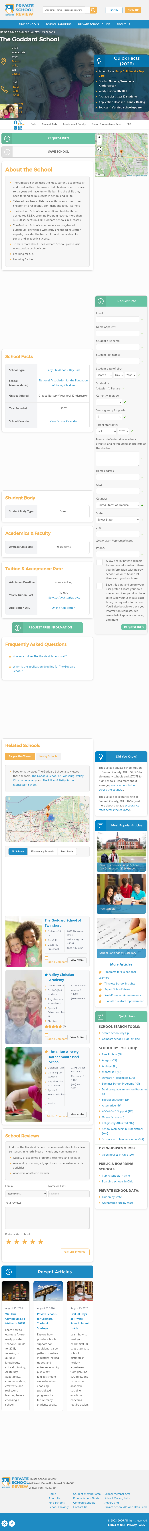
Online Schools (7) (113, 1117)
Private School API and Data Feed (125, 1507)
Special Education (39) (116, 1100)
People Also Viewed (20, 756)
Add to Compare (57, 962)
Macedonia (16, 63)
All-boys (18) (109, 1066)
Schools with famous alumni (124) (123, 1139)
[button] (8, 1242)
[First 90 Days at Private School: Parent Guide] (80, 1292)
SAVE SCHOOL (58, 151)
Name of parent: (106, 327)
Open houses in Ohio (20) (118, 1154)
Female (115, 389)
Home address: (105, 471)
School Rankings (59, 1507)
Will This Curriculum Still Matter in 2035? (15, 1319)
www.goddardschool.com (18, 110)
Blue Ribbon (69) (112, 1054)
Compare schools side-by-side (121, 1039)
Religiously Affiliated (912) (118, 1123)
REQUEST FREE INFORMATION (50, 627)
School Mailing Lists (117, 1498)
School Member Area (117, 1494)
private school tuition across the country (117, 787)
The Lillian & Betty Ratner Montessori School (44, 782)
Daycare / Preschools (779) (118, 1078)
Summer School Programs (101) (121, 1083)
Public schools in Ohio (116, 1175)
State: (99, 513)
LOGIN (114, 10)
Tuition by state (112, 1197)
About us (54, 1498)
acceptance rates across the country (119, 808)
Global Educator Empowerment (124, 1001)
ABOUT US (123, 24)
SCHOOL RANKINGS (58, 24)
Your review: (13, 1203)
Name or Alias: (57, 1186)
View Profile (77, 960)
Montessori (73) (111, 1072)
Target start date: (107, 425)
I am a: (9, 1186)
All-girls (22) (109, 1060)
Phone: (100, 548)
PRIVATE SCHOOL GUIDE (94, 24)
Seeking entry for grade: (111, 410)
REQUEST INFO (58, 138)
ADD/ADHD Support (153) (117, 1111)
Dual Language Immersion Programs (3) (124, 1091)
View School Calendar (63, 421)
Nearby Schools (48, 756)
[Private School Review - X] (4, 1523)
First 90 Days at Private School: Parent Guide (80, 1321)
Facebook (11, 1523)
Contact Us (80, 1507)
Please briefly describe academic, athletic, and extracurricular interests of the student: (121, 444)
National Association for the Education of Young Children (63, 383)
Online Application (63, 608)
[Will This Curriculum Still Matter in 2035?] (15, 1292)
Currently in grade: (107, 395)
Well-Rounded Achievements (122, 995)
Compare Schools (84, 1503)
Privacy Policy (136, 1525)
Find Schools (57, 1503)
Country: (101, 498)
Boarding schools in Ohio (117, 1181)
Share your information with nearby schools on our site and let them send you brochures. (125, 570)
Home (52, 1494)
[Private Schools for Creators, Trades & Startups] (48, 1292)
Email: (100, 313)
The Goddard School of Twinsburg (53, 776)
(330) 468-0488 (16, 91)
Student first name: (108, 341)
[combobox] (64, 10)
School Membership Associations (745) (123, 1131)
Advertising (111, 1503)
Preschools (67, 851)
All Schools (18, 851)
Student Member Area (87, 1494)
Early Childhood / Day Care (121, 73)
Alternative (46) (111, 1105)
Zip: (98, 528)
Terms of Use (116, 1525)
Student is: (103, 383)
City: (99, 485)
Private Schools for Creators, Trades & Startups (47, 1321)
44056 (16, 74)
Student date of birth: (109, 368)
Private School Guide (86, 1498)
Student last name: (108, 355)
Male (102, 389)
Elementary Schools (42, 851)
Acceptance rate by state (117, 1203)
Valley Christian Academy (61, 977)
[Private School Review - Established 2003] (19, 10)
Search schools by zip (115, 1033)
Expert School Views (117, 989)
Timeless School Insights (119, 983)
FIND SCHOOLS (29, 24)
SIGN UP (133, 10)
